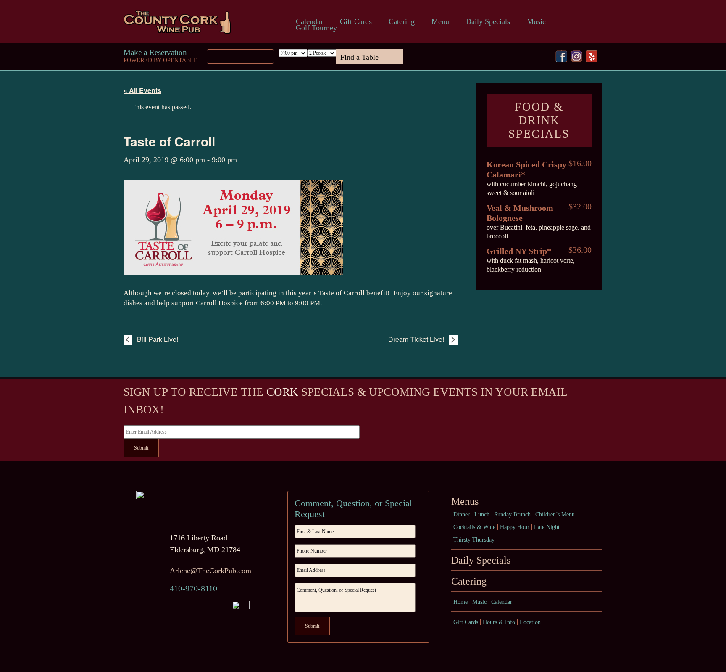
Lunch (481, 514)
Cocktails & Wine (474, 527)
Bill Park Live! (156, 339)
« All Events (142, 90)
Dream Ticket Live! (417, 339)
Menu (440, 22)
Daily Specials (488, 22)
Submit (141, 448)
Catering (402, 22)
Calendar (309, 22)
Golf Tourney (316, 28)
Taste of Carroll (341, 293)
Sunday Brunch (512, 514)
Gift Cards (356, 22)
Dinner (461, 514)
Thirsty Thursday (474, 540)
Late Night (547, 527)
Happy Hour (514, 527)
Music (536, 22)
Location (530, 622)
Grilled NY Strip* (519, 251)
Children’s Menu (555, 514)
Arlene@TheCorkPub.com (210, 570)
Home (460, 602)
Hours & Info (499, 622)
